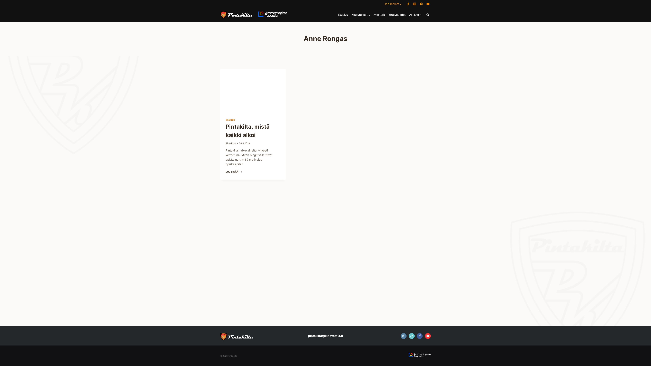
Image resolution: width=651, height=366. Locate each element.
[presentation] (253, 91)
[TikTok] (408, 4)
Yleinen (230, 120)
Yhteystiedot (397, 14)
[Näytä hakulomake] (428, 15)
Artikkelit (415, 14)
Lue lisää (234, 171)
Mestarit (379, 14)
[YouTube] (428, 4)
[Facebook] (421, 4)
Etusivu (343, 14)
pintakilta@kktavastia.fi (325, 336)
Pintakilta (231, 143)
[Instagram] (415, 4)
